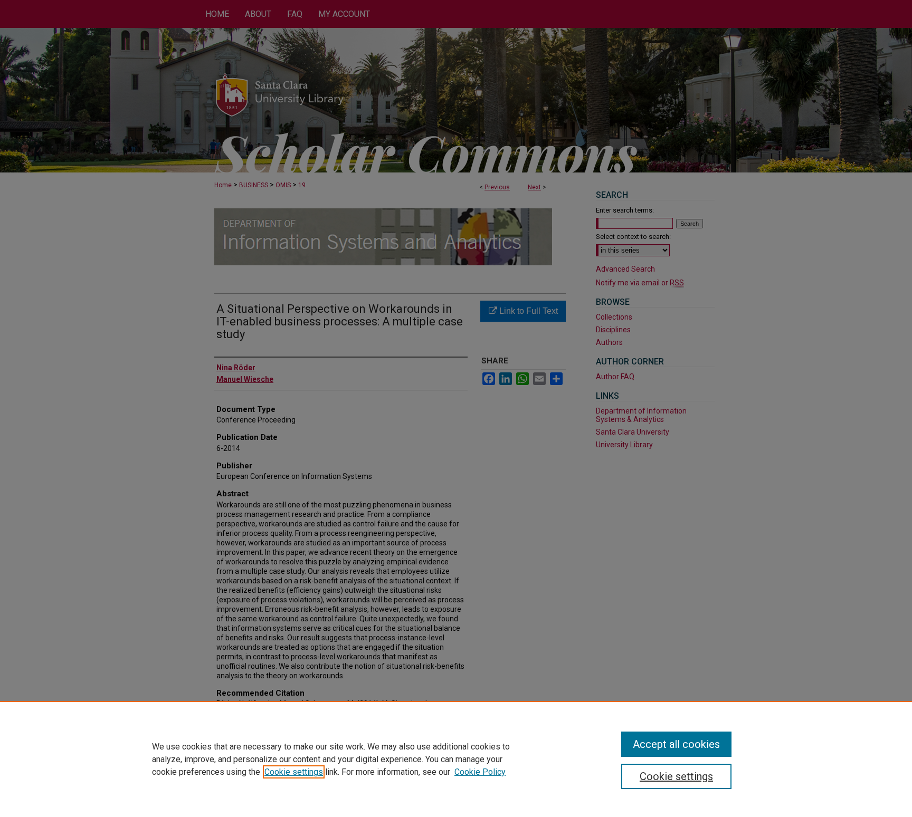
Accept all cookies (676, 744)
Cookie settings (293, 772)
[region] (456, 759)
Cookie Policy (480, 772)
